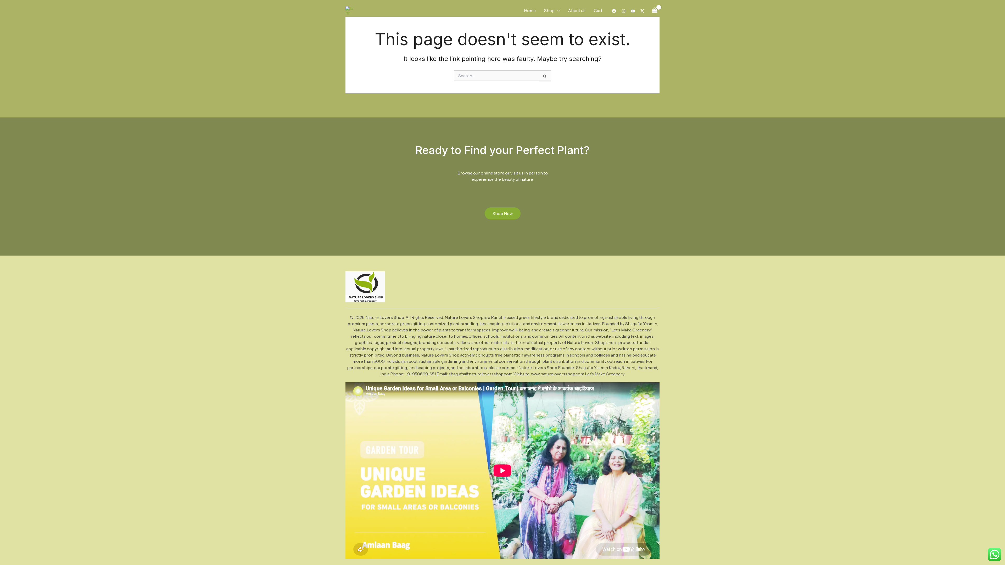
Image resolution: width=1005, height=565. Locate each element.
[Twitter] (642, 11)
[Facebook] (614, 11)
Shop (549, 10)
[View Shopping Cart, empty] (655, 10)
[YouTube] (633, 11)
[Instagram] (623, 11)
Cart (598, 10)
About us (576, 10)
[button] (557, 10)
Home (530, 10)
